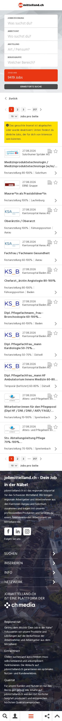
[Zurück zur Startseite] (19, 607)
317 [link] (35, 109)
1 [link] (11, 109)
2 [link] (17, 109)
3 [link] (23, 109)
